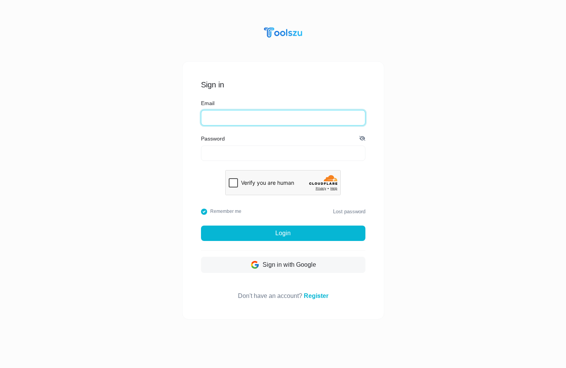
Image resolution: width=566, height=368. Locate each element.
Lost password (349, 211)
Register (316, 296)
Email (207, 103)
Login (283, 233)
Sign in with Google (288, 264)
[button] (362, 139)
